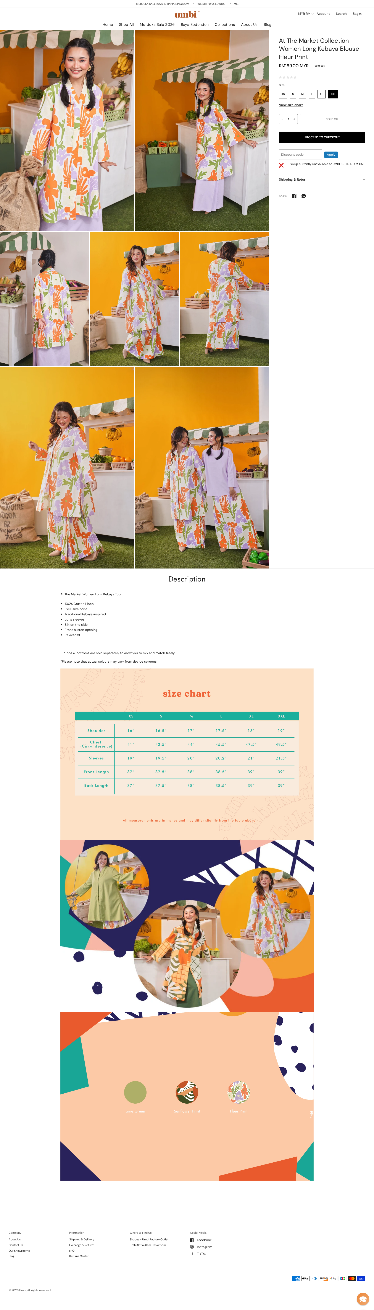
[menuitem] (108, 25)
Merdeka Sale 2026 (157, 24)
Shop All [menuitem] (150, 36)
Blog (267, 24)
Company (15, 1232)
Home (108, 24)
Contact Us (16, 1245)
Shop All (126, 24)
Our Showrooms (19, 1251)
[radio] (283, 94)
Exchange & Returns (82, 1245)
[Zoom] (67, 130)
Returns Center (79, 1256)
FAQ (71, 1251)
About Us (249, 24)
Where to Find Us (141, 1232)
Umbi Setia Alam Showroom (148, 1245)
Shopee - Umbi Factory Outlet (149, 1239)
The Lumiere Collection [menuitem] (238, 36)
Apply (331, 154)
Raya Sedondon (195, 24)
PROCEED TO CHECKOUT (322, 137)
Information (76, 1232)
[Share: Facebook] (294, 195)
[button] (363, 1299)
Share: (283, 195)
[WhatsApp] (303, 195)
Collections (225, 24)
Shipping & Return (293, 179)
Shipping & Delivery (81, 1239)
